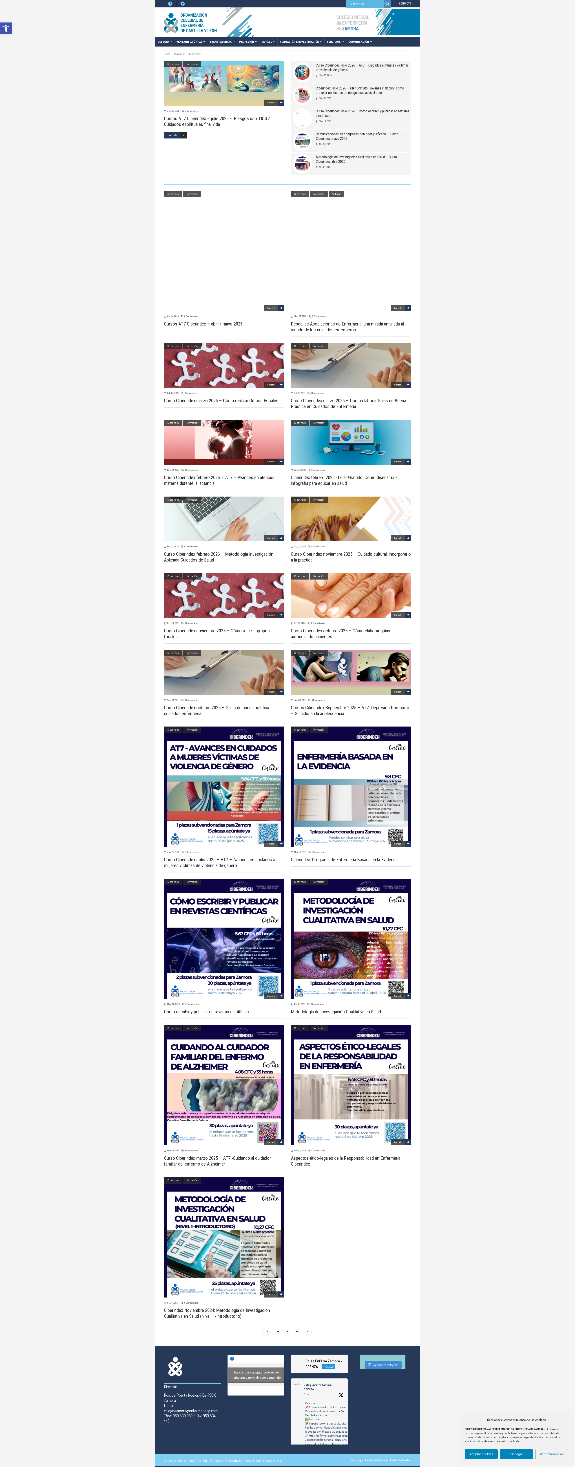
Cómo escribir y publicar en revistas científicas (206, 1011)
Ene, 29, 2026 (173, 469)
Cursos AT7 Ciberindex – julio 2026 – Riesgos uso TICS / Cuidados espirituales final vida (217, 121)
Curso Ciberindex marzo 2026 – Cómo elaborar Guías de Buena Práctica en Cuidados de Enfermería (348, 403)
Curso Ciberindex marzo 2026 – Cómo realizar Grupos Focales (221, 400)
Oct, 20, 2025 (173, 623)
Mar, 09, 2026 (300, 316)
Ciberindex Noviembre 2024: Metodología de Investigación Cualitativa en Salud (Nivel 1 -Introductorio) (217, 1313)
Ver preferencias (552, 1454)
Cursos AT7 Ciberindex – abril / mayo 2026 (203, 324)
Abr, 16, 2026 (324, 167)
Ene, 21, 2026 (173, 546)
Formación (179, 54)
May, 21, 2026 (325, 98)
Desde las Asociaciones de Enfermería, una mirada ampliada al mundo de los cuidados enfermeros (347, 326)
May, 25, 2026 (325, 75)
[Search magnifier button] (387, 4)
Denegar (516, 1454)
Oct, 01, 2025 (299, 623)
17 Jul (307, 1394)
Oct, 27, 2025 (300, 546)
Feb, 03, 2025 (300, 1150)
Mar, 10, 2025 (173, 1150)
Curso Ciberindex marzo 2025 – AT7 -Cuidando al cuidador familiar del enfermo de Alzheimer (217, 1161)
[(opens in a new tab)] (351, 939)
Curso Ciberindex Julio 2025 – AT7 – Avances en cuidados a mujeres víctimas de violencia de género (219, 862)
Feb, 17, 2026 (299, 393)
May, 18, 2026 (325, 121)
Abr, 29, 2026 (325, 144)
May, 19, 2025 (300, 852)
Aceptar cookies (481, 1454)
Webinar (336, 194)
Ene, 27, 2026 (300, 469)
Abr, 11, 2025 (299, 1004)
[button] (6, 28)
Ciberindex (173, 64)
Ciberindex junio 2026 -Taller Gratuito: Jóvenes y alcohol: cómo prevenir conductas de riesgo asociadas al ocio (360, 90)
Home (167, 54)
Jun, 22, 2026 (173, 110)
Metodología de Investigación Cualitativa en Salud (336, 1011)
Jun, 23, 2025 (173, 852)
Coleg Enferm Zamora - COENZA (318, 1387)
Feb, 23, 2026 (173, 393)
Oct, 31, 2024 (173, 1302)
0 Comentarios (192, 110)
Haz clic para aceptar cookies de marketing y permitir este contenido (256, 1375)
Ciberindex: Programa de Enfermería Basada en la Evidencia (344, 859)
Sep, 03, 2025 (300, 700)
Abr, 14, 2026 (173, 316)
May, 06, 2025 (173, 1004)
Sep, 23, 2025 (173, 700)
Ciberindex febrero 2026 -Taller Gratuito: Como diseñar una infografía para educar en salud (344, 480)
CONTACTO (405, 3)
